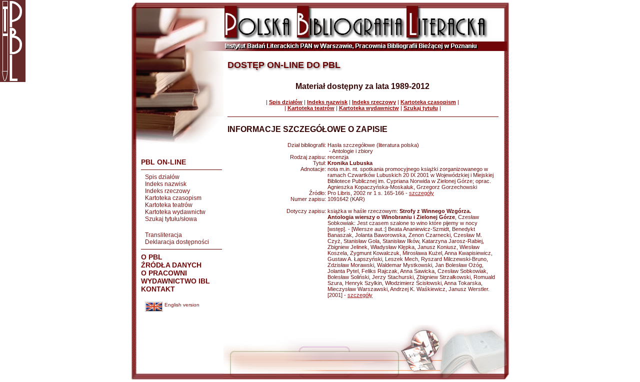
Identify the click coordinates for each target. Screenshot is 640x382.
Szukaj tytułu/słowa (171, 219)
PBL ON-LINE (163, 162)
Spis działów (162, 177)
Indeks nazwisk (165, 184)
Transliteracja (163, 235)
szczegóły (421, 193)
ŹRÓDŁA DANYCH (171, 265)
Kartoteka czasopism (173, 198)
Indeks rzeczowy (167, 191)
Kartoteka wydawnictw (175, 212)
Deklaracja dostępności (177, 242)
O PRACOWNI (164, 273)
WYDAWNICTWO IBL (175, 281)
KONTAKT (158, 289)
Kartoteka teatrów (168, 205)
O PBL (151, 257)
